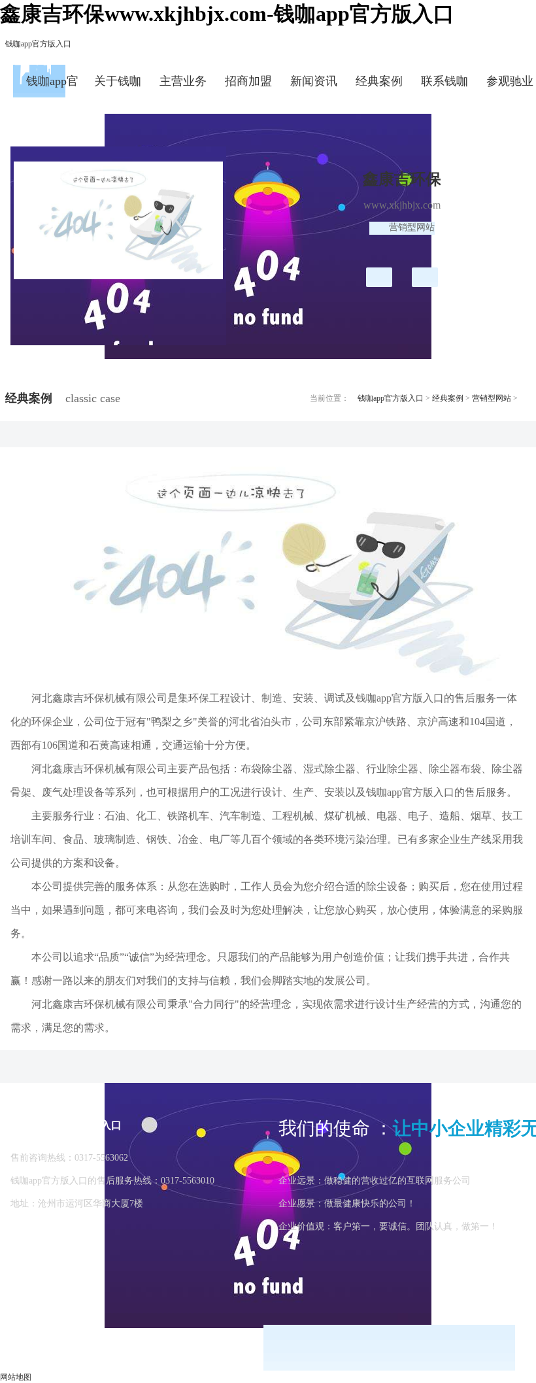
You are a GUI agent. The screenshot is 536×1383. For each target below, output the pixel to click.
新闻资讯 (313, 81)
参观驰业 (509, 81)
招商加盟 (248, 81)
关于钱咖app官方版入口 (118, 86)
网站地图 (15, 1377)
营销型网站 (491, 398)
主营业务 (183, 81)
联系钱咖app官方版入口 (444, 86)
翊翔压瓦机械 (379, 277)
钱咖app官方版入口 (38, 43)
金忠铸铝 (425, 277)
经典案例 (379, 81)
